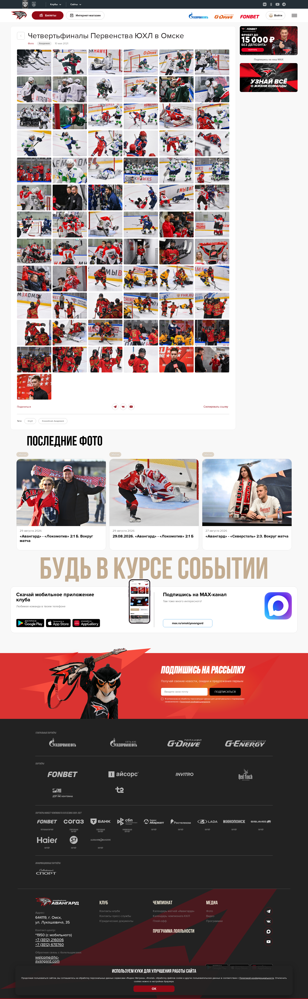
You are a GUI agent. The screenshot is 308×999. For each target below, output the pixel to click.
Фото (209, 911)
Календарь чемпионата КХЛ (171, 916)
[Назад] (21, 36)
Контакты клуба (109, 911)
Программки (214, 921)
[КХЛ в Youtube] (277, 4)
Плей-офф (160, 921)
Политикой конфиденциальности (195, 702)
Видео (210, 916)
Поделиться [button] (24, 407)
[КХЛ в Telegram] (284, 4)
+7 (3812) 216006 (49, 940)
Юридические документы (116, 921)
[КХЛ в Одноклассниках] (271, 4)
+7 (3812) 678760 (49, 945)
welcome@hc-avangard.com (47, 959)
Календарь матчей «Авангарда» (173, 911)
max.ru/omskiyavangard (187, 623)
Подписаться (225, 692)
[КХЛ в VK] (264, 4)
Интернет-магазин (88, 15)
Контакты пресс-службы (115, 916)
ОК (154, 988)
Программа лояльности (173, 931)
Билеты (50, 15)
